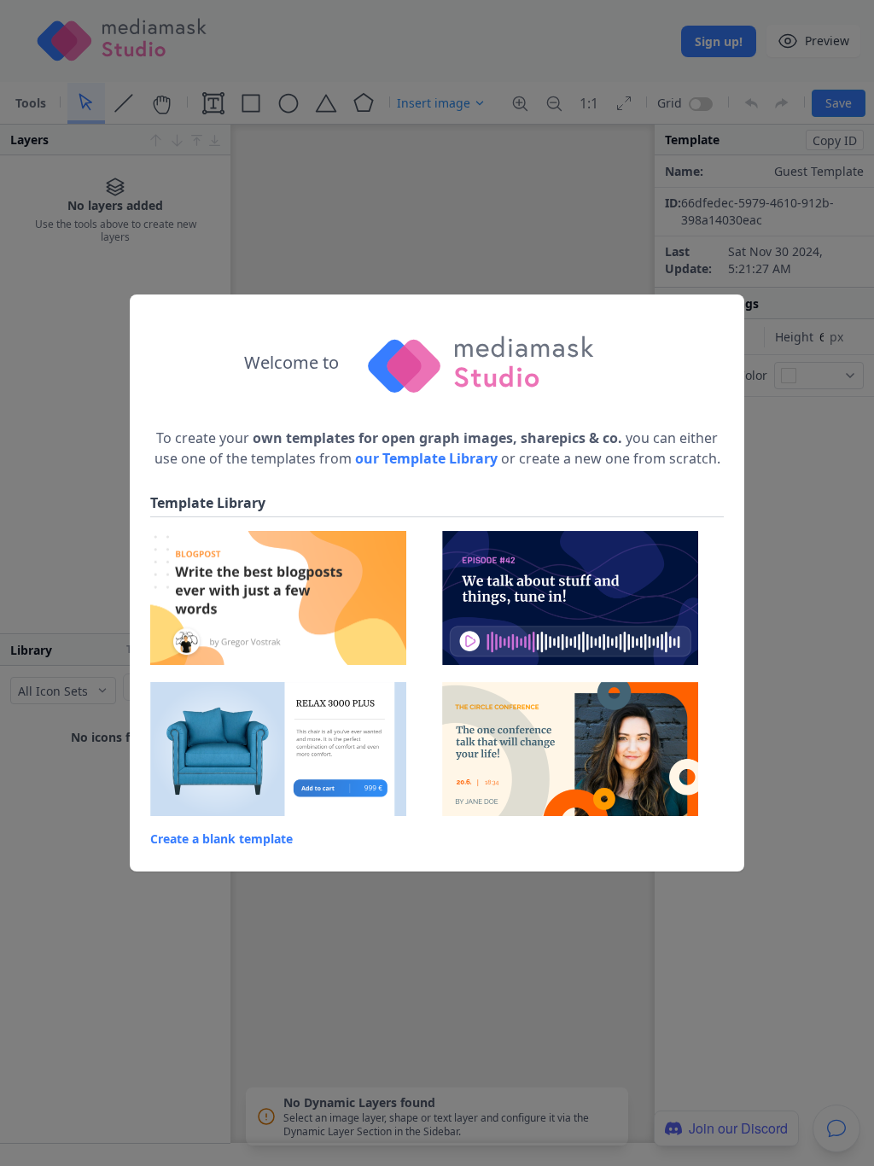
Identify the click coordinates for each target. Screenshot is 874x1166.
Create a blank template (221, 839)
